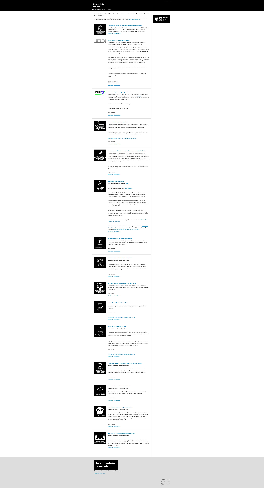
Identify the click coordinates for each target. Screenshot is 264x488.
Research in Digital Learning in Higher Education (120, 92)
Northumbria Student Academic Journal (118, 122)
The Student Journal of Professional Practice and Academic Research (125, 363)
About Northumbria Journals (98, 9)
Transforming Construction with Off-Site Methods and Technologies (125, 25)
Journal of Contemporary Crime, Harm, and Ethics (120, 407)
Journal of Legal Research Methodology (117, 302)
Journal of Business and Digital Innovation (118, 40)
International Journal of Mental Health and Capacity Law (122, 283)
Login (171, 1)
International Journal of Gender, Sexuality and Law (120, 258)
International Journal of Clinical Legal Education (120, 238)
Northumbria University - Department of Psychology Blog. (126, 229)
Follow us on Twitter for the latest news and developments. (121, 317)
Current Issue (117, 33)
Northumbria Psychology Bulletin (116, 181)
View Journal (110, 33)
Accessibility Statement (99, 473)
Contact (109, 9)
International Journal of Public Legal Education (119, 386)
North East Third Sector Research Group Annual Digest (121, 433)
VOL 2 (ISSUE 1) (128, 188)
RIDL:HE (139, 96)
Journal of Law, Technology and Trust (117, 326)
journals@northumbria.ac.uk (134, 19)
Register (166, 1)
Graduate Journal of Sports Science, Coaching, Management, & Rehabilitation (127, 151)
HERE (127, 183)
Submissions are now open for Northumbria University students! (122, 138)
